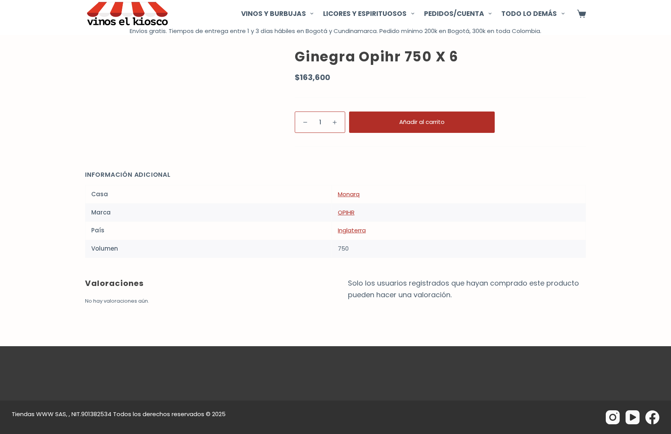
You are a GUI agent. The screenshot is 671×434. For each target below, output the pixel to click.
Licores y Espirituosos (365, 13)
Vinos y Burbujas (273, 13)
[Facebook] (652, 417)
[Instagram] (613, 417)
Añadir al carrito (422, 122)
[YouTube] (633, 417)
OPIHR (346, 212)
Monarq (349, 194)
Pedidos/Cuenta (454, 13)
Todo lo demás (529, 13)
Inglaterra (352, 230)
